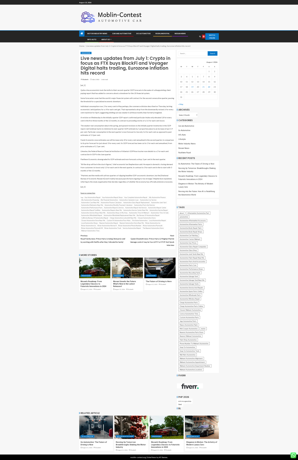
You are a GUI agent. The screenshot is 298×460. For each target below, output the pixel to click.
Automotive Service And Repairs (191, 288)
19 (192, 87)
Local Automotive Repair (157, 220)
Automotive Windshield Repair (91, 215)
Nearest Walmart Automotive (190, 336)
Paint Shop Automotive (188, 340)
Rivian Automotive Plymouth (152, 226)
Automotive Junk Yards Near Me (191, 254)
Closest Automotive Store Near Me (93, 220)
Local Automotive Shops (89, 223)
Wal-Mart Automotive (187, 355)
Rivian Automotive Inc (152, 223)
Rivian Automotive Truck (112, 228)
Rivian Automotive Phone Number (129, 226)
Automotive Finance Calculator (111, 202)
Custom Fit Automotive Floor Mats (118, 220)
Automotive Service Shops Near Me (93, 213)
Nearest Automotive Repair (108, 223)
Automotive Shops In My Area (117, 213)
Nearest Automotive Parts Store (191, 332)
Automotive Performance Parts (91, 208)
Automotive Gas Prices (188, 243)
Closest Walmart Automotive (190, 310)
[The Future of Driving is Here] (160, 268)
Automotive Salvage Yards (189, 284)
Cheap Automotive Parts (189, 302)
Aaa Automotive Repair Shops (112, 197)
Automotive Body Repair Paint (191, 228)
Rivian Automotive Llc (88, 226)
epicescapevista (184, 401)
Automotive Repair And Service (136, 208)
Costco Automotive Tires (189, 314)
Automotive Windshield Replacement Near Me (119, 215)
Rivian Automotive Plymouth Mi (92, 228)
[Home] (82, 33)
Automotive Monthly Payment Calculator (119, 205)
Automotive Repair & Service (114, 208)
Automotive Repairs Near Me (112, 210)
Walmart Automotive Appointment (192, 362)
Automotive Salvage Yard (189, 276)
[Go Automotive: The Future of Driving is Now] (96, 427)
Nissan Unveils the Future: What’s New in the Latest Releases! (124, 284)
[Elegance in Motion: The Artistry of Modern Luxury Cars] (202, 427)
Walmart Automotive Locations (191, 370)
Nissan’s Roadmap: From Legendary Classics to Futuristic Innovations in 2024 (93, 284)
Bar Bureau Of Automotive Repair (148, 215)
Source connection (88, 193)
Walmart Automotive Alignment (191, 358)
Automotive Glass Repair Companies (193, 247)
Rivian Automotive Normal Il (107, 226)
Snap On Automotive (187, 347)
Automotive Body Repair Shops (191, 232)
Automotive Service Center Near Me (135, 210)
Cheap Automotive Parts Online (191, 306)
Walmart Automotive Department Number (195, 366)
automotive (184, 217)
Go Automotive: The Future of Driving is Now (196, 164)
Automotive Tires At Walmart (139, 213)
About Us (105, 39)
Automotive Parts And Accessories (192, 261)
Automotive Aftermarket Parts (191, 224)
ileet (180, 404)
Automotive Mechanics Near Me (92, 205)
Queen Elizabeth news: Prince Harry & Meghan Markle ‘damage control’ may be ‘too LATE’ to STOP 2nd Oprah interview (152, 240)
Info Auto (91, 39)
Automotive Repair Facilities (90, 210)
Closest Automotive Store (147, 218)
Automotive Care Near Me (90, 202)
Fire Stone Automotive (139, 220)
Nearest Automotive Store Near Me (132, 223)
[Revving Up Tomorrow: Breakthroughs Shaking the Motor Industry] (131, 427)
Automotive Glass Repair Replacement (136, 202)
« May (180, 104)
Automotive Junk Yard (158, 202)
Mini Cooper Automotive (189, 329)
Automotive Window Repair (190, 299)
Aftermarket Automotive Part (198, 213)
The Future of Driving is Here (159, 281)
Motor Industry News (97, 33)
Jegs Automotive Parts (188, 321)
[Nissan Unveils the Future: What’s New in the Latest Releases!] (127, 268)
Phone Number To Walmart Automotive (194, 343)
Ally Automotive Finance (157, 197)
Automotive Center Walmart (190, 239)
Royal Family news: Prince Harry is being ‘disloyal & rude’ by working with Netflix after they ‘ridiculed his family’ (103, 238)
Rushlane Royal (163, 33)
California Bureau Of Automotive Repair (94, 218)
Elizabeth (85, 79)
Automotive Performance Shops (191, 269)
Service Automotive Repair (132, 228)
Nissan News (180, 33)
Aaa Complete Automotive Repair (135, 197)
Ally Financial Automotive (109, 200)
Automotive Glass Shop (188, 250)
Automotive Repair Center (157, 208)
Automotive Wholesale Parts (190, 295)
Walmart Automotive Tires (90, 231)
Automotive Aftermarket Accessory (193, 220)
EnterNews (151, 457)
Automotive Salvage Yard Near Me (192, 280)
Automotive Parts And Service (144, 205)
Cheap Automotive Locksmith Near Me (123, 218)
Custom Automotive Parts (189, 317)
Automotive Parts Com (188, 265)
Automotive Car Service (148, 200)
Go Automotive (143, 33)
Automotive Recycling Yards (190, 273)
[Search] (200, 36)
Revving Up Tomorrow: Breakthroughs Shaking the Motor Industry (131, 444)
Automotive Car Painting (189, 235)
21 (203, 87)
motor (203, 329)
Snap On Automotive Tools (189, 351)
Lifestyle (182, 139)
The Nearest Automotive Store (153, 228)
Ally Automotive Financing (90, 200)
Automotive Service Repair (159, 210)
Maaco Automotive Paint (189, 325)
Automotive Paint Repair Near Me (192, 258)
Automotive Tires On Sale (159, 213)
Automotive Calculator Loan (129, 200)
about (182, 213)
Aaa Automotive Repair (93, 197)
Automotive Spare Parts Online (191, 291)
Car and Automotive (121, 33)
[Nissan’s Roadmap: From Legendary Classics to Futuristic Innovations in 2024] (94, 268)
